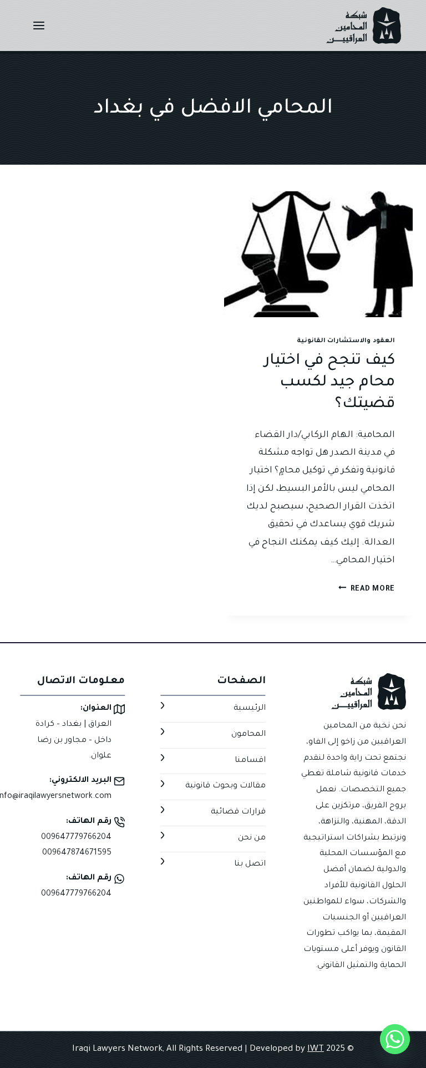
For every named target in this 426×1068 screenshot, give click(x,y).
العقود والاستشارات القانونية (346, 341)
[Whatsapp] (395, 1039)
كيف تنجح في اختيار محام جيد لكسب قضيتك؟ (329, 383)
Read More (366, 589)
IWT (315, 1049)
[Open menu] (39, 25)
